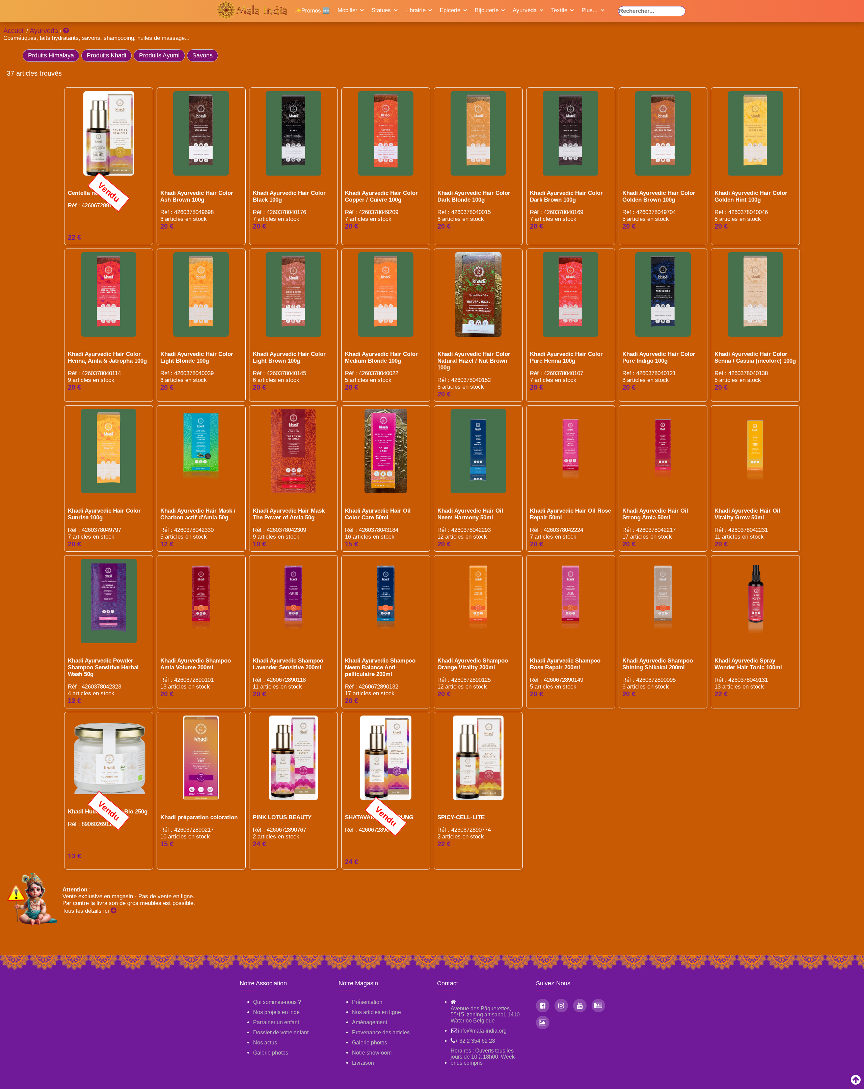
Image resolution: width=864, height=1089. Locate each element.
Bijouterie (486, 10)
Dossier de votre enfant (280, 1032)
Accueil (14, 30)
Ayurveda (44, 30)
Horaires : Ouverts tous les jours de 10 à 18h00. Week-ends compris (483, 1057)
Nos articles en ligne (376, 1012)
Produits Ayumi (159, 55)
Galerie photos (270, 1053)
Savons (202, 55)
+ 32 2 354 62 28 (475, 1041)
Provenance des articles (381, 1032)
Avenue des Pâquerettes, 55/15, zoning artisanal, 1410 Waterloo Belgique (485, 1014)
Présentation (367, 1002)
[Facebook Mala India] (542, 1005)
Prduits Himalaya (51, 55)
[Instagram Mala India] (561, 1005)
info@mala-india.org (482, 1031)
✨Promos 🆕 (312, 10)
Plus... (590, 10)
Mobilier (347, 10)
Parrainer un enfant (276, 1022)
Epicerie (450, 10)
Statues (381, 10)
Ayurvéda (525, 10)
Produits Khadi (106, 55)
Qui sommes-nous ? (277, 1002)
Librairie (415, 10)
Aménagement (369, 1022)
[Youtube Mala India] (580, 1005)
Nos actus (265, 1042)
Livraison (363, 1063)
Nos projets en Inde (276, 1012)
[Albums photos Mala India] (542, 1022)
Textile (559, 10)
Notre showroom (372, 1053)
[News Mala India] (598, 1005)
